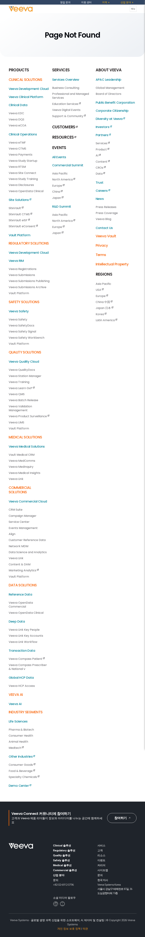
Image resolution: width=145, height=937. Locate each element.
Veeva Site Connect (22, 173)
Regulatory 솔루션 (64, 850)
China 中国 (103, 302)
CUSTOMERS (64, 127)
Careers (102, 190)
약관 (85, 928)
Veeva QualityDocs (22, 370)
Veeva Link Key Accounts (26, 636)
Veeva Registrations (22, 269)
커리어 (101, 865)
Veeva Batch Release (23, 400)
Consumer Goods (21, 765)
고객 (100, 850)
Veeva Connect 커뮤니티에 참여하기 (41, 813)
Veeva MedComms (22, 461)
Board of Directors (108, 94)
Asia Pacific (60, 173)
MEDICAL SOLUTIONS (25, 437)
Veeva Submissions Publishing (29, 281)
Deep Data (17, 621)
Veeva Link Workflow (23, 642)
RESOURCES (63, 137)
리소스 (101, 855)
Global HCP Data (21, 677)
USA (99, 290)
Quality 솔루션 (61, 855)
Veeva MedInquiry (21, 467)
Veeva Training (19, 382)
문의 (100, 875)
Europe (57, 186)
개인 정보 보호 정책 (69, 928)
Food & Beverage (21, 771)
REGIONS (104, 274)
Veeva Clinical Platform (26, 97)
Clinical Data (18, 105)
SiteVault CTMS (19, 214)
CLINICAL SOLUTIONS (25, 79)
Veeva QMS (17, 394)
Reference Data (20, 594)
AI (97, 155)
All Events (59, 157)
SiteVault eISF (18, 220)
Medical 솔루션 (62, 865)
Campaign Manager (22, 516)
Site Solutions (19, 200)
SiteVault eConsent (22, 226)
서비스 (101, 845)
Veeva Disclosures (21, 185)
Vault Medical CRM (21, 455)
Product (102, 149)
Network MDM (18, 546)
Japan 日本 (104, 308)
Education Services (65, 104)
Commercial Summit (67, 165)
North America (62, 179)
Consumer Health (21, 736)
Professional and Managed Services (70, 96)
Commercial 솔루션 (65, 870)
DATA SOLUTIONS (23, 585)
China (56, 192)
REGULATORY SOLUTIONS (29, 243)
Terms (101, 254)
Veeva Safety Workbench (26, 338)
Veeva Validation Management (20, 408)
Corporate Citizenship (112, 110)
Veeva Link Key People (24, 630)
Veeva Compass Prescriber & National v (28, 667)
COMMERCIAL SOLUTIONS (20, 490)
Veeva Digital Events (66, 110)
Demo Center (19, 785)
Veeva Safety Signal (22, 331)
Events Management (23, 528)
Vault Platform (19, 235)
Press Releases (106, 207)
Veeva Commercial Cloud (28, 501)
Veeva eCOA (17, 125)
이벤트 (101, 860)
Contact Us (104, 228)
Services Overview (65, 79)
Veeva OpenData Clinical (26, 191)
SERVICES (61, 70)
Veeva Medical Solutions (27, 446)
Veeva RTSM (17, 167)
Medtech (15, 748)
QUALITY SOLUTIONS (25, 352)
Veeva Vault (106, 236)
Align (12, 534)
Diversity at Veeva (109, 119)
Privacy (102, 245)
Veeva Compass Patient (26, 659)
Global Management (110, 88)
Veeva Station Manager (25, 376)
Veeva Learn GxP (21, 388)
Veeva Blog (103, 219)
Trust (99, 182)
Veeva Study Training (23, 179)
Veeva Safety (19, 311)
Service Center (19, 522)
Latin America (105, 320)
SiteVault (15, 208)
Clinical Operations (23, 134)
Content (102, 162)
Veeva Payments (20, 155)
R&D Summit (61, 206)
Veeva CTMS (17, 149)
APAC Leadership (108, 79)
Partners (102, 135)
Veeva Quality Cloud (24, 361)
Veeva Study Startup (23, 161)
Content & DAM (19, 564)
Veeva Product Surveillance (28, 416)
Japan (57, 198)
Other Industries (21, 756)
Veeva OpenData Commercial (21, 605)
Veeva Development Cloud (29, 89)
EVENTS (59, 147)
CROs (100, 168)
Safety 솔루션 (61, 860)
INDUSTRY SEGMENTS (26, 712)
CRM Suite (15, 510)
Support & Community (68, 116)
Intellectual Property (112, 264)
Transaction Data (22, 650)
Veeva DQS (16, 119)
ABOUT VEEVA (109, 70)
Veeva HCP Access (22, 686)
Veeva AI (15, 704)
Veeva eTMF (17, 143)
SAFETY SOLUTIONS (24, 301)
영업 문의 (65, 2)
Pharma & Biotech (21, 730)
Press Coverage (107, 213)
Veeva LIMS (16, 422)
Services (102, 143)
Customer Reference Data (27, 540)
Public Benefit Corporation (115, 102)
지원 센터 (86, 2)
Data (99, 174)
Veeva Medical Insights (24, 473)
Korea (100, 314)
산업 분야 (58, 875)
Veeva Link (16, 479)
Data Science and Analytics (28, 552)
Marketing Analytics (23, 570)
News (100, 199)
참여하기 (120, 818)
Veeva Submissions (22, 275)
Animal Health (18, 742)
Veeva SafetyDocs (21, 325)
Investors (103, 127)
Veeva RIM (16, 260)
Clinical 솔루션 (62, 845)
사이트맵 (102, 870)
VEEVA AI (16, 694)
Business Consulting (65, 88)
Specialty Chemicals (23, 777)
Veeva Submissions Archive (27, 287)
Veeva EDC (16, 113)
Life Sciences (18, 721)
